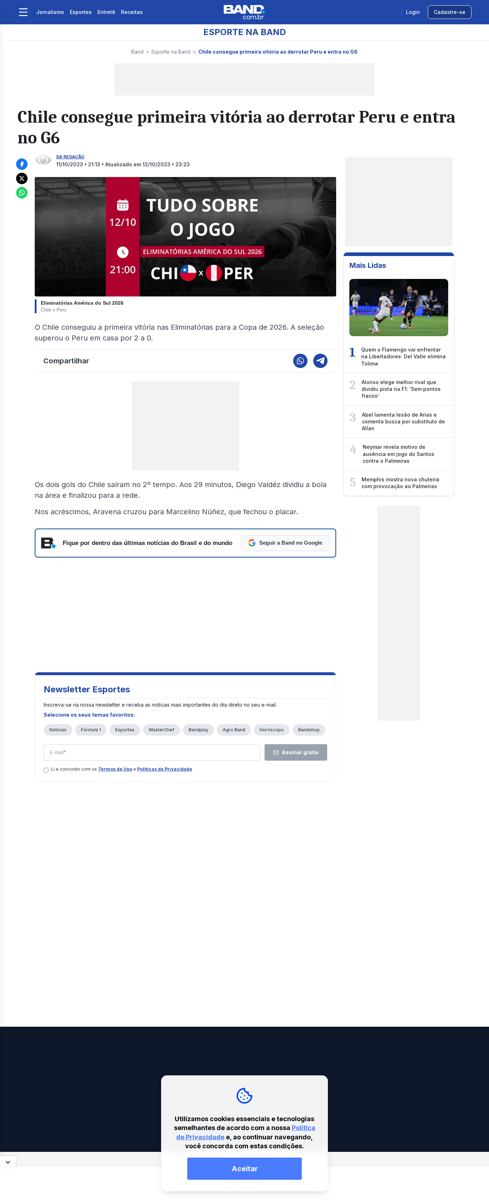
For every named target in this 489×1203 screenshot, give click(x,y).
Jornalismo (50, 12)
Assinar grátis (300, 752)
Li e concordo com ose (121, 769)
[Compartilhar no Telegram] (320, 361)
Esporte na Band (170, 52)
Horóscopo (272, 729)
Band (137, 52)
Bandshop (309, 729)
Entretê (106, 12)
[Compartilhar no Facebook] (22, 164)
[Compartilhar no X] (22, 178)
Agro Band (234, 729)
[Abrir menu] (23, 12)
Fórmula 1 (91, 729)
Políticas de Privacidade (164, 769)
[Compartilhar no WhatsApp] (22, 192)
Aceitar (245, 1168)
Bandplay (198, 729)
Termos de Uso (115, 769)
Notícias (58, 729)
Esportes (81, 12)
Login (413, 12)
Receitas (132, 12)
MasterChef (161, 729)
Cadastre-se (449, 12)
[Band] (244, 12)
